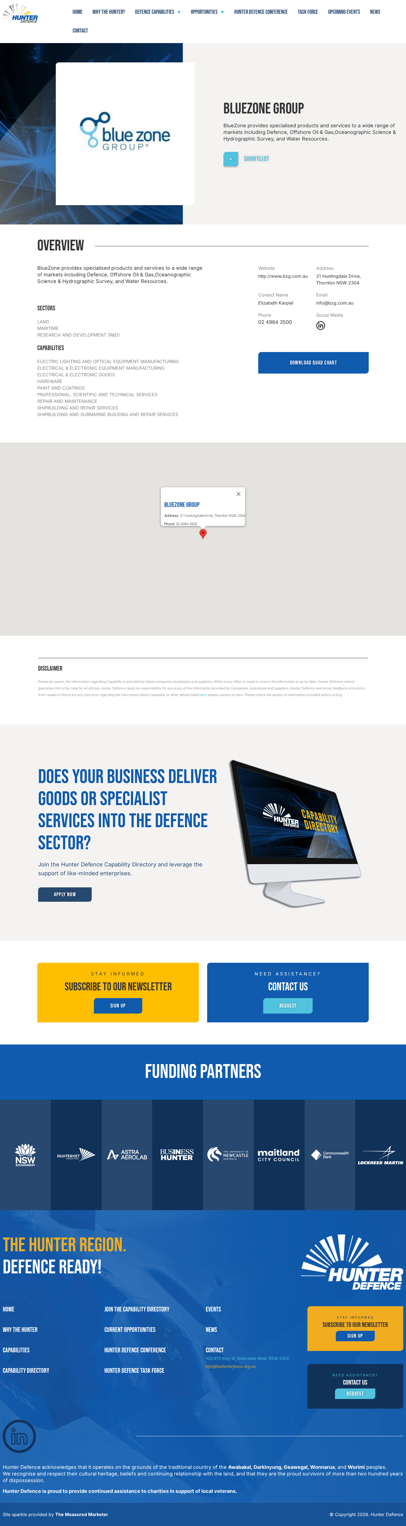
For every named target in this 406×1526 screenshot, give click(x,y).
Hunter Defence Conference (261, 12)
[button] (203, 534)
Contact (80, 30)
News (375, 12)
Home (78, 12)
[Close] (238, 494)
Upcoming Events (344, 12)
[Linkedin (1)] (19, 1436)
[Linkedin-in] (320, 325)
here (203, 695)
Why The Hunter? (109, 12)
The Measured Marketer (81, 1514)
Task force (308, 12)
